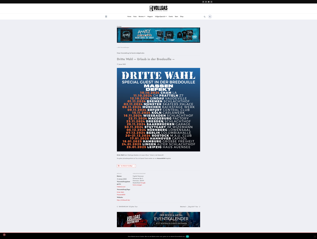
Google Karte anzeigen (139, 184)
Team (176, 16)
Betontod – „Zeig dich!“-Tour (189, 207)
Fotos (135, 16)
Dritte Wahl (120, 192)
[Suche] (205, 17)
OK (187, 236)
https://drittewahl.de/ (123, 200)
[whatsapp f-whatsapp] (211, 2)
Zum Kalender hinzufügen (127, 166)
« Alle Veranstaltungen (123, 47)
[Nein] (315, 237)
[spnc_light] (210, 16)
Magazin (150, 16)
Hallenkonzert (121, 187)
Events (171, 16)
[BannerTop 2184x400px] (158, 35)
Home (129, 16)
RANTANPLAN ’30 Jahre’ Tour (128, 207)
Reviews (141, 16)
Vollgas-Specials (160, 16)
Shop (181, 16)
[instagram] (206, 2)
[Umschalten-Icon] (106, 16)
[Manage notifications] (4, 234)
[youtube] (209, 2)
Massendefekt (121, 195)
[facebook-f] (203, 2)
